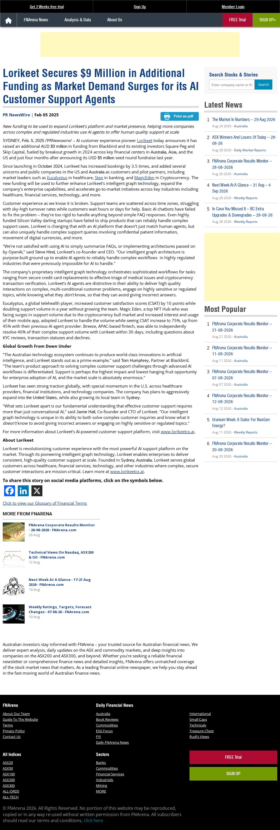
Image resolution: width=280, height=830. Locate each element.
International (200, 713)
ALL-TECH (11, 796)
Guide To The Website (20, 719)
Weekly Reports (246, 198)
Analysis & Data (78, 19)
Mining (101, 785)
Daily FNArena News (112, 742)
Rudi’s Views (199, 736)
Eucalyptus (57, 177)
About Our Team (16, 713)
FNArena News (36, 19)
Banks (101, 762)
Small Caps (198, 719)
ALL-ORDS (11, 791)
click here (93, 820)
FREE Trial (237, 19)
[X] (36, 490)
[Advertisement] (140, 44)
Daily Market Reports (250, 150)
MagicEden (144, 177)
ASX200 (9, 779)
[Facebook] (9, 490)
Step (99, 177)
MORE (101, 791)
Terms (8, 725)
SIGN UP (266, 19)
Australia (241, 126)
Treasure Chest (201, 730)
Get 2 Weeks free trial (47, 6)
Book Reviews (107, 719)
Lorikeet (144, 140)
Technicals (197, 725)
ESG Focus (104, 730)
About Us (114, 19)
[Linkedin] (23, 490)
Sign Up (140, 6)
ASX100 (9, 774)
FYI (98, 736)
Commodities (107, 725)
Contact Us (12, 736)
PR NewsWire (16, 114)
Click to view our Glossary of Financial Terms (45, 503)
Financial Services (110, 774)
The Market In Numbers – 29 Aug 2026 (243, 119)
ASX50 (8, 768)
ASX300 (9, 785)
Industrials (104, 779)
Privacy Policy (14, 730)
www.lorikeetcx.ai (177, 431)
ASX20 (8, 762)
